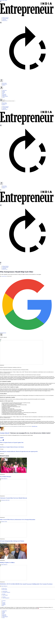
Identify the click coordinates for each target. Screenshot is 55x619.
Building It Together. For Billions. (7, 562)
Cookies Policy (4, 591)
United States (4, 90)
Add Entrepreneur (3, 332)
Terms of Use (4, 588)
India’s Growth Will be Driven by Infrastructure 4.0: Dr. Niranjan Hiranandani (18, 519)
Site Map (3, 594)
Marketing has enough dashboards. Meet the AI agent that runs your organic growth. (19, 451)
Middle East (4, 95)
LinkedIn (3, 602)
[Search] (1, 23)
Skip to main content (3, 0)
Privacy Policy (4, 589)
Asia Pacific (4, 94)
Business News (4, 20)
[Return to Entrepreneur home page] (27, 15)
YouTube (3, 603)
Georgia (3, 92)
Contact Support (5, 595)
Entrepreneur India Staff (5, 500)
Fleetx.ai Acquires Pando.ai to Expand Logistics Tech (11, 442)
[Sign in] (0, 262)
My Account (4, 83)
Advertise (3, 596)
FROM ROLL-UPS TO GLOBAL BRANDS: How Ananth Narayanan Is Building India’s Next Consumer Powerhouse (26, 584)
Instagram (3, 604)
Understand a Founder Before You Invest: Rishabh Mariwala (13, 498)
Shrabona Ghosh (4, 521)
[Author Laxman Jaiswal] (2, 430)
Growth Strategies (5, 18)
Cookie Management (5, 597)
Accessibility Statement (6, 592)
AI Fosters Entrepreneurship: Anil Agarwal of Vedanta (12, 541)
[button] (27, 190)
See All (1, 440)
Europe (3, 97)
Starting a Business (5, 17)
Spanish (3, 91)
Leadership (4, 19)
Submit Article (4, 84)
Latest (1, 437)
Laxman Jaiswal (4, 276)
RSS (3, 605)
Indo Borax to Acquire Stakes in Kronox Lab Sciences (12, 447)
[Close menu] (0, 264)
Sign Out (3, 85)
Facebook (3, 600)
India (3, 93)
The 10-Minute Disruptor (5, 476)
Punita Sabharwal (4, 478)
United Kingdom (5, 96)
